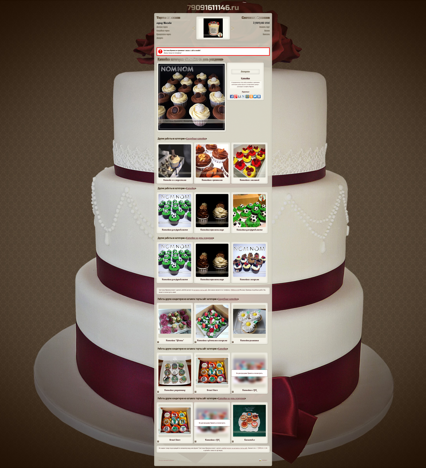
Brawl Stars (212, 390)
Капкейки (190, 188)
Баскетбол (249, 439)
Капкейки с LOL (249, 390)
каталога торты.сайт (200, 290)
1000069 (264, 460)
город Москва (164, 23)
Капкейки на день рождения (199, 238)
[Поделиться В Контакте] (259, 96)
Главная (267, 30)
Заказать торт (264, 27)
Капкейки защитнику (174, 390)
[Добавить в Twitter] (255, 96)
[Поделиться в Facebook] (232, 96)
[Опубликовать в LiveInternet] (239, 96)
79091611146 (234, 290)
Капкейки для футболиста (175, 229)
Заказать (245, 71)
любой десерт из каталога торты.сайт (235, 448)
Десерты (160, 38)
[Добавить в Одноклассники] (251, 96)
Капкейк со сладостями (174, 180)
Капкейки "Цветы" (175, 340)
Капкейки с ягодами (249, 279)
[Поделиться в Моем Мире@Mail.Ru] (247, 96)
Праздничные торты (164, 34)
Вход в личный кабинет (166, 460)
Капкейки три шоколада (212, 229)
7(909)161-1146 (262, 448)
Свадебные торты (163, 30)
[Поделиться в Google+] (235, 96)
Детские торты (162, 27)
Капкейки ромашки (249, 340)
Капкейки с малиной (249, 180)
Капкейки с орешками (212, 180)
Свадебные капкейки (196, 138)
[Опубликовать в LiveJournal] (243, 96)
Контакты (266, 34)
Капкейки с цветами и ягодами (212, 340)
